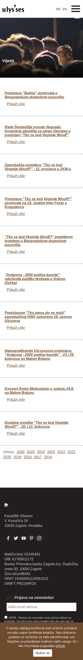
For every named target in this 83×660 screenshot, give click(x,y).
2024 (41, 452)
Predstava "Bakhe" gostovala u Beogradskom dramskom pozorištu (34, 95)
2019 (17, 457)
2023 (51, 452)
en (65, 9)
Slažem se (42, 653)
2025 (31, 452)
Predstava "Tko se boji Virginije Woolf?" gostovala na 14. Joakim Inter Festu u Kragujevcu (38, 203)
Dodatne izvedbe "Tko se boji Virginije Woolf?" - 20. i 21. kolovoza (36, 425)
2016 (48, 457)
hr (58, 9)
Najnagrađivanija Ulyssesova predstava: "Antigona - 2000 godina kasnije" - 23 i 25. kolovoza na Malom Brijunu (39, 355)
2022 (61, 452)
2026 (21, 452)
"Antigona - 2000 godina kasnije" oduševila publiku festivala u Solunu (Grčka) (35, 279)
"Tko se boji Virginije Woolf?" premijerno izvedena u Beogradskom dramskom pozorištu (39, 241)
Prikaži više (16, 104)
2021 (71, 452)
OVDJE (60, 646)
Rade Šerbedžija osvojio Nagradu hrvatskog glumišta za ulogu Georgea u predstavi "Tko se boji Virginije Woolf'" (38, 131)
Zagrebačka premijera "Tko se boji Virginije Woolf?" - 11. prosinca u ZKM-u (38, 167)
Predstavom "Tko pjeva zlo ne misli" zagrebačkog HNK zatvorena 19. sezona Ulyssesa (38, 317)
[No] (77, 641)
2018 (28, 457)
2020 (7, 457)
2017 (38, 457)
